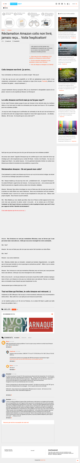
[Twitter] (56, 4)
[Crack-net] (16, 4)
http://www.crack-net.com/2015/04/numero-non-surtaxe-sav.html (26, 359)
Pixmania (44, 81)
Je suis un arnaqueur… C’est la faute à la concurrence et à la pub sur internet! (15, 327)
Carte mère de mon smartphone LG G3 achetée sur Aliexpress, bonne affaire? (40, 57)
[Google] (62, 4)
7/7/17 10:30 (14, 374)
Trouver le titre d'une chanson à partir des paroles (67, 130)
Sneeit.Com (42, 460)
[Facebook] (59, 4)
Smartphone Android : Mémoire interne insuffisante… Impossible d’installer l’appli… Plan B (67, 76)
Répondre (8, 347)
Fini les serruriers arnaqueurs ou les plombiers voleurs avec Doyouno (39, 61)
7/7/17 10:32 (17, 351)
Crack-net (12, 351)
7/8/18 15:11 (13, 399)
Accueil (32, 450)
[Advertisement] (15, 55)
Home (6, 8)
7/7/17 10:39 (15, 365)
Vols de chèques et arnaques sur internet (42, 64)
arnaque (9, 30)
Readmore (73, 37)
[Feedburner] (65, 4)
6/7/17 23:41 (11, 341)
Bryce (7, 341)
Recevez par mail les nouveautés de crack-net (16, 422)
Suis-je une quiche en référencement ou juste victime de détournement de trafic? (67, 25)
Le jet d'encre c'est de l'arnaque (39, 328)
